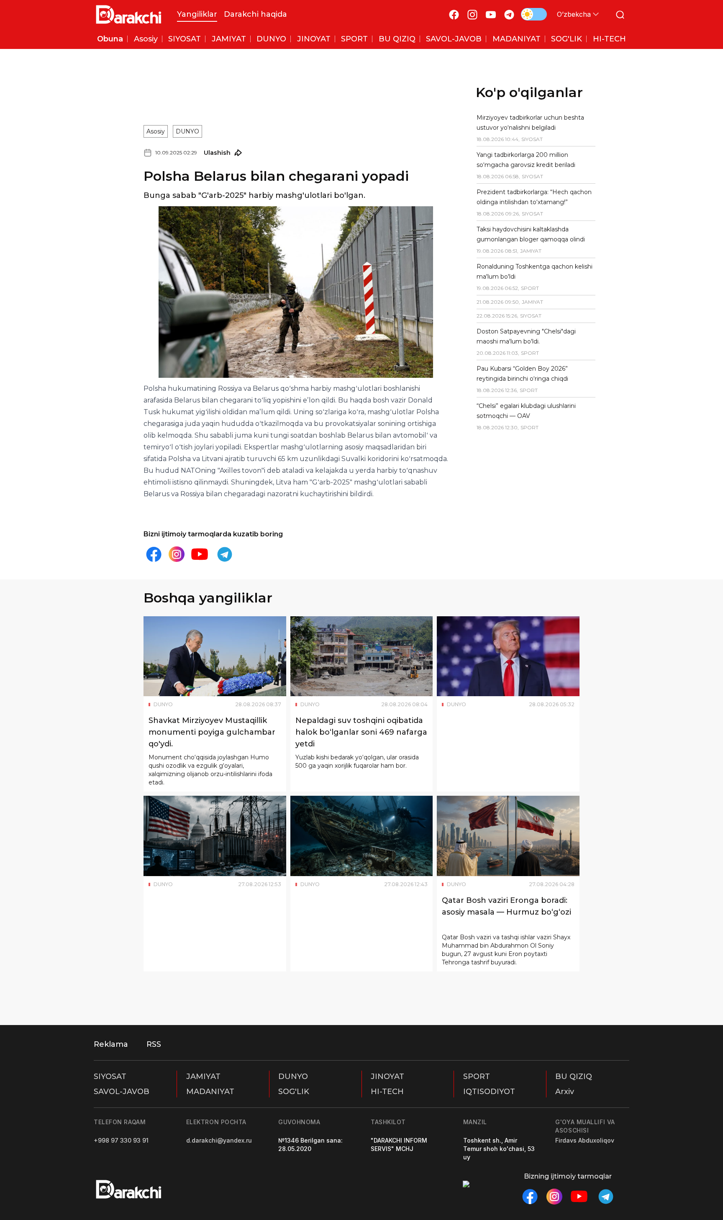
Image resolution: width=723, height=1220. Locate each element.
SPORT (476, 1076)
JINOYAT (387, 1076)
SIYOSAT (110, 1076)
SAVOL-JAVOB (121, 1091)
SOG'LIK (293, 1091)
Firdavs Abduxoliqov (584, 1140)
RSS (153, 1044)
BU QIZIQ (573, 1076)
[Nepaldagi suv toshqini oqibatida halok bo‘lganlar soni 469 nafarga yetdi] (361, 656)
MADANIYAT (210, 1091)
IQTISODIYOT (489, 1091)
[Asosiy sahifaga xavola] (129, 14)
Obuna (110, 39)
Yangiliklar (197, 14)
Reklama (111, 1044)
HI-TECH (387, 1091)
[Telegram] (509, 14)
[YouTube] (491, 14)
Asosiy (155, 131)
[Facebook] (454, 14)
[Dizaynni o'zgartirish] (534, 14)
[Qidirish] (620, 14)
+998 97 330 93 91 (121, 1140)
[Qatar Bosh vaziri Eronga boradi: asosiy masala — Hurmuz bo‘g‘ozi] (508, 836)
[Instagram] (472, 14)
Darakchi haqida (255, 14)
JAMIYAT (203, 1076)
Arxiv (564, 1091)
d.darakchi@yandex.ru (219, 1140)
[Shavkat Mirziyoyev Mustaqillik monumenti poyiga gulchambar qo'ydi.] (215, 656)
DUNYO (187, 131)
